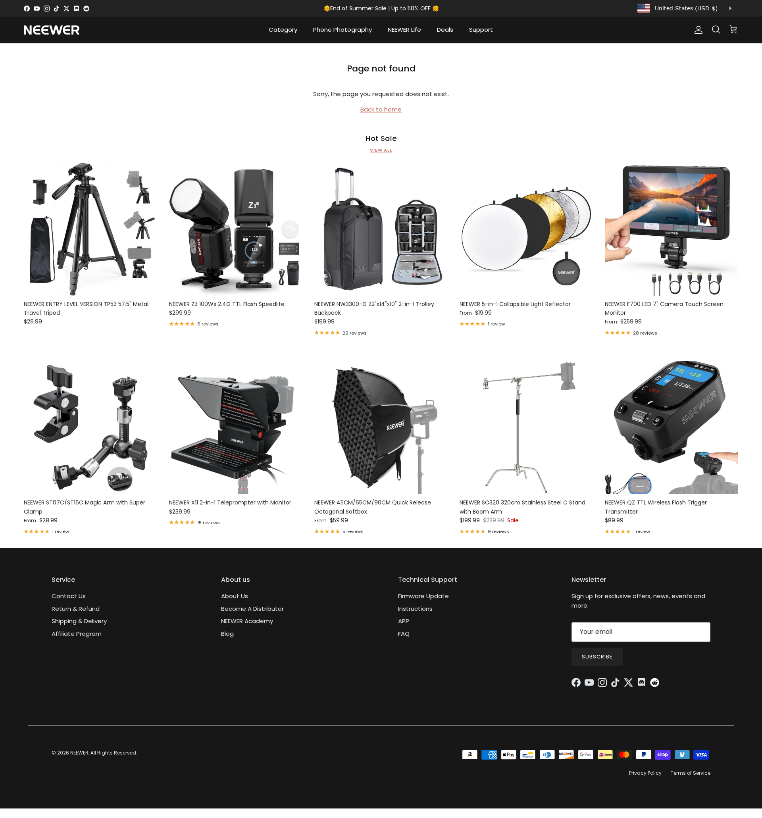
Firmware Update (423, 596)
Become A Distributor (252, 608)
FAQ (404, 633)
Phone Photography (342, 29)
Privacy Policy (645, 773)
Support (481, 29)
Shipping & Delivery (79, 621)
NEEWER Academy (247, 621)
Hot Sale (381, 138)
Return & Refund (76, 608)
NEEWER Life (404, 29)
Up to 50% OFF (411, 8)
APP (403, 621)
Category (283, 29)
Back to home (381, 109)
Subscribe (597, 656)
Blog (227, 633)
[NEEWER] (51, 30)
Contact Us (69, 596)
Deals (445, 29)
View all (381, 150)
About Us (234, 596)
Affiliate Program (77, 633)
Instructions (415, 608)
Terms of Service (690, 773)
